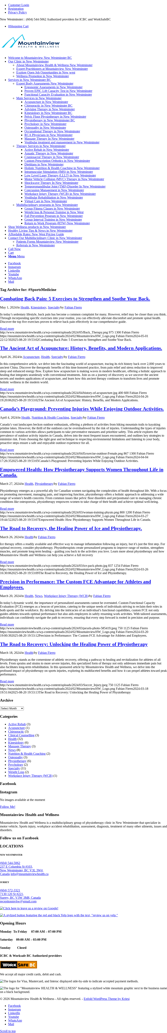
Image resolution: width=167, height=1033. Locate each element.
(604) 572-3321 (10, 890)
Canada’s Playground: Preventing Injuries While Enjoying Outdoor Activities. (82, 408)
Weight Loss (16, 772)
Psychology (15, 764)
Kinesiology (38, 307)
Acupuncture (31, 357)
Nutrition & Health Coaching (50, 417)
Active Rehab (17, 724)
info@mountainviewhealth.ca (29, 874)
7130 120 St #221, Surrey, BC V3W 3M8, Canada (20, 895)
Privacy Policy (17, 12)
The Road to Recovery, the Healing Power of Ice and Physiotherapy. (71, 528)
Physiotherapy (44, 483)
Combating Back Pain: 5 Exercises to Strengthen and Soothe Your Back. (75, 298)
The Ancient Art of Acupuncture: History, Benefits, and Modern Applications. (81, 348)
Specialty (54, 307)
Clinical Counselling (21, 735)
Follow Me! (7, 806)
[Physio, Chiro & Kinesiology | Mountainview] (30, 51)
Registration (16, 8)
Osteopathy (15, 757)
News (38, 596)
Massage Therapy (19, 746)
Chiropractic (16, 731)
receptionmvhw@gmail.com (18, 901)
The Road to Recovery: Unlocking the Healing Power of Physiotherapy (74, 644)
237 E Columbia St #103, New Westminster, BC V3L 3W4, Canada (21, 870)
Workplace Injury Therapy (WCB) (66, 596)
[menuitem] (87, 5)
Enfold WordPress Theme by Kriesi (107, 999)
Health (25, 307)
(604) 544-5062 (10, 863)
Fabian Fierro (73, 307)
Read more (7, 328)
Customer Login (18, 5)
